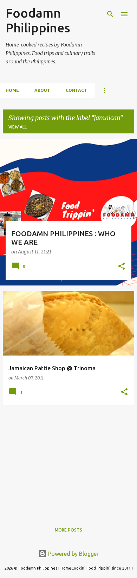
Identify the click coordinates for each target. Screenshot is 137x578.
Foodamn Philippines (38, 20)
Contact (76, 90)
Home (12, 90)
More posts (68, 530)
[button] (121, 267)
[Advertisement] (68, 460)
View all (17, 127)
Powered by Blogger (73, 554)
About (42, 90)
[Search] (110, 14)
